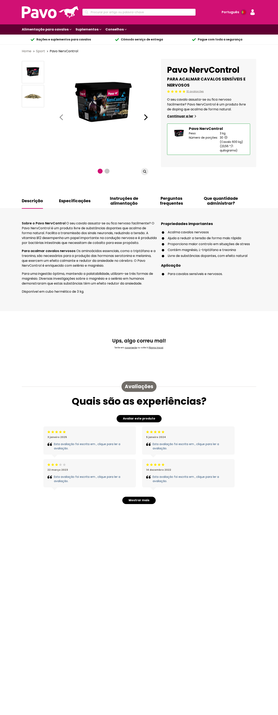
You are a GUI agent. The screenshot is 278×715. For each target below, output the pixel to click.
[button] (252, 12)
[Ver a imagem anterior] (61, 117)
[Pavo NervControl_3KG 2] (33, 96)
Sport (41, 51)
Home (27, 51)
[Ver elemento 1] (100, 171)
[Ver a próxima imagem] (146, 117)
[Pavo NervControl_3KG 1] (33, 72)
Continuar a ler (180, 116)
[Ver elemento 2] (107, 171)
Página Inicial (156, 347)
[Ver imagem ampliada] (144, 171)
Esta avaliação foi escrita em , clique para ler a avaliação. (87, 446)
